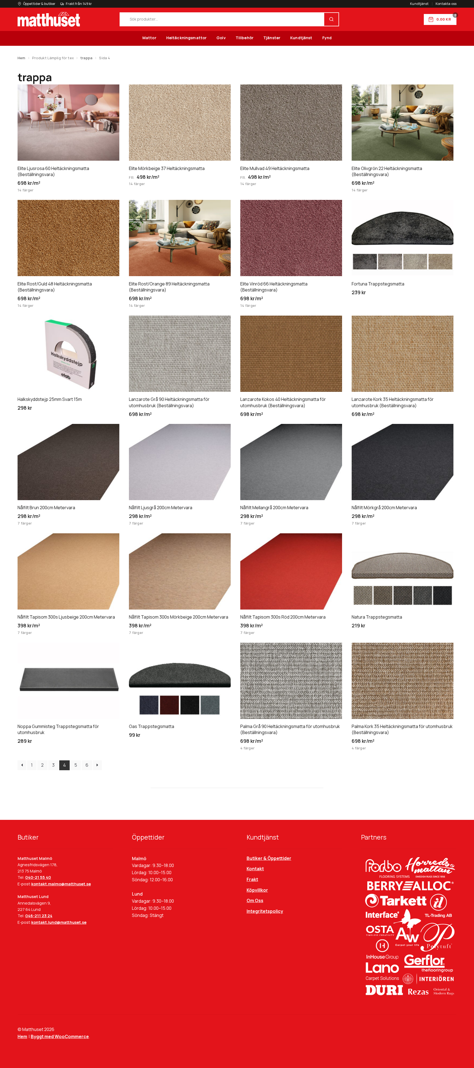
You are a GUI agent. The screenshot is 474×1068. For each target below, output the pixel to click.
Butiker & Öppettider (269, 858)
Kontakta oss (446, 3)
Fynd (327, 37)
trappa (86, 57)
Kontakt (255, 869)
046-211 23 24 (38, 915)
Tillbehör (244, 37)
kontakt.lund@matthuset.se (58, 922)
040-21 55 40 (38, 877)
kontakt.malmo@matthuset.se (61, 883)
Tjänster (271, 37)
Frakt (252, 879)
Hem (21, 57)
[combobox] (222, 19)
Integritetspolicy (265, 911)
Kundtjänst (419, 3)
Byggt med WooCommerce (60, 1036)
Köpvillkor (257, 890)
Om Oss (255, 900)
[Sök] (331, 19)
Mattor (149, 37)
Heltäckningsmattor (186, 37)
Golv (221, 37)
